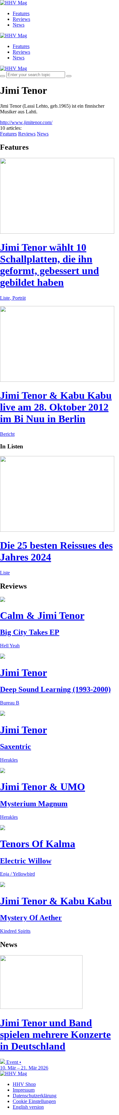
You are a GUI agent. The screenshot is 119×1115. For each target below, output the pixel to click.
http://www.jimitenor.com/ (26, 122)
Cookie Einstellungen (34, 1101)
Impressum (24, 1090)
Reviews (21, 19)
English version (28, 1107)
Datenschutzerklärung (34, 1095)
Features (21, 13)
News (18, 24)
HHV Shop (24, 1084)
